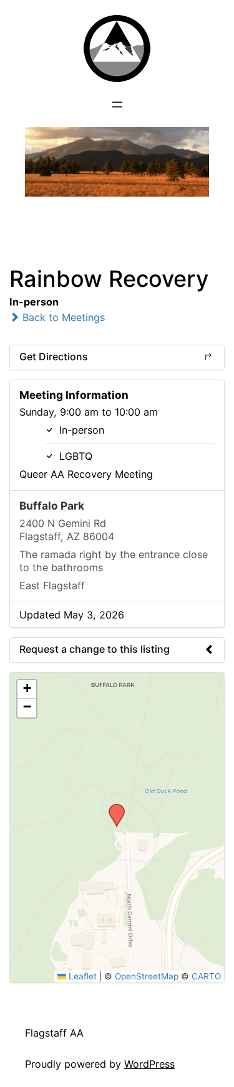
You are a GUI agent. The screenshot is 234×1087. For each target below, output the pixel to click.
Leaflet (81, 976)
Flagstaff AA (54, 1033)
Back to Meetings (62, 317)
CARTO (206, 976)
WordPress (149, 1064)
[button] (112, 807)
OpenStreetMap (146, 976)
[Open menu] (117, 104)
